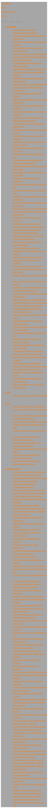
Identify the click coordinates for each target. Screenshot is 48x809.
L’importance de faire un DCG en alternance (29, 566)
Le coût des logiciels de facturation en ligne (28, 508)
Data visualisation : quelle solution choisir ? (28, 490)
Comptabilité (5, 3)
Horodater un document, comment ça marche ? (30, 422)
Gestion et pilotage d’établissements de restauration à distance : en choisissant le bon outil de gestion (29, 733)
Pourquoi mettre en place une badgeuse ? (28, 496)
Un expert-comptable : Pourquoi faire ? (27, 581)
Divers (3, 16)
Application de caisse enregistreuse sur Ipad (29, 751)
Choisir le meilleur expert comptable (26, 505)
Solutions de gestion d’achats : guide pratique (29, 493)
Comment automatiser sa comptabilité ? (27, 363)
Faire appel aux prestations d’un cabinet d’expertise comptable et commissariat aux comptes (28, 372)
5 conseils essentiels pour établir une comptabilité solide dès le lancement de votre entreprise (29, 251)
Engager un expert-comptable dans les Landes (29, 366)
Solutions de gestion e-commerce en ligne (28, 596)
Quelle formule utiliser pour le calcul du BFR (29, 69)
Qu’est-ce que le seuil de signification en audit (29, 54)
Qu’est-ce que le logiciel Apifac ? (25, 557)
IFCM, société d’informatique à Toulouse (28, 763)
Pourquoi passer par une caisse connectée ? (28, 760)
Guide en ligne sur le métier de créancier (27, 257)
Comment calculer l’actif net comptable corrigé (30, 84)
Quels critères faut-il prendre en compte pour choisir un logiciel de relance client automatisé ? (29, 409)
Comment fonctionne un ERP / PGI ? (26, 530)
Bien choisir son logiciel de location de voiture (30, 672)
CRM (3, 8)
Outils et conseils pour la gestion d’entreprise (29, 300)
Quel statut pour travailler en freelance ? (27, 266)
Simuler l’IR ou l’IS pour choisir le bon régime (30, 209)
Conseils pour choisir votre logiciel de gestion (29, 727)
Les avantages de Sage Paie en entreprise (28, 605)
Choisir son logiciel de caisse (23, 440)
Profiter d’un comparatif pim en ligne (26, 437)
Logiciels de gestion (8, 12)
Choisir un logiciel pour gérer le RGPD (27, 651)
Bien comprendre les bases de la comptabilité (29, 699)
